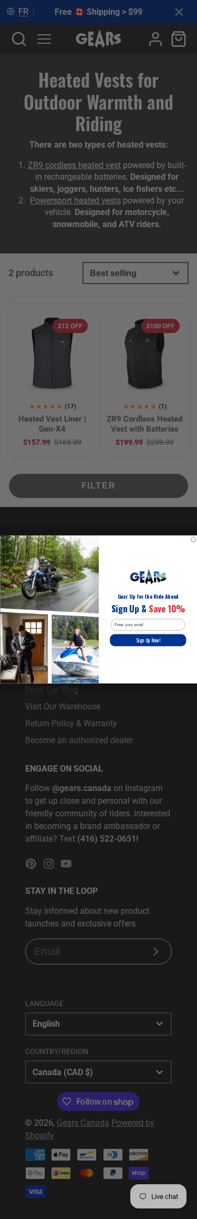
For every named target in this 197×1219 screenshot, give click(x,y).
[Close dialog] (193, 539)
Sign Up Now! (148, 640)
